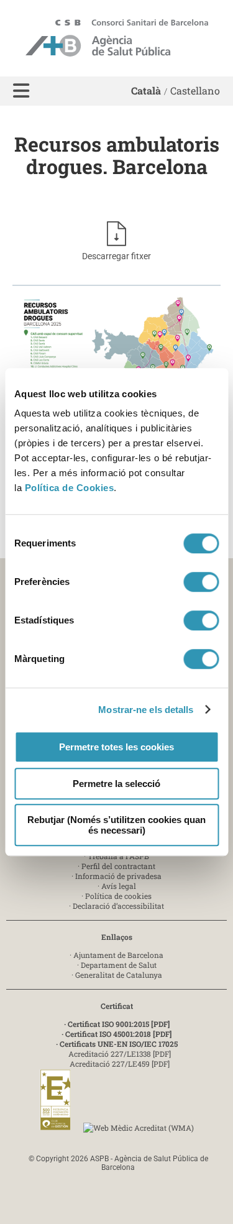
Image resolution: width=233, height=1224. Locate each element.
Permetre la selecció (116, 783)
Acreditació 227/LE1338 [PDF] (119, 1054)
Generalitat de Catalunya (118, 975)
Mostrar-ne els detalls (145, 709)
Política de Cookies (69, 487)
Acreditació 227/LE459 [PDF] (120, 1064)
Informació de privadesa (118, 876)
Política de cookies (118, 896)
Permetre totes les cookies (116, 747)
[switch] (201, 582)
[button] (21, 91)
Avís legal (118, 886)
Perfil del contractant (118, 866)
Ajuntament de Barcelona (118, 955)
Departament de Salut (119, 965)
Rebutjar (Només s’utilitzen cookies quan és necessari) (116, 824)
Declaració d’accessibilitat (118, 906)
